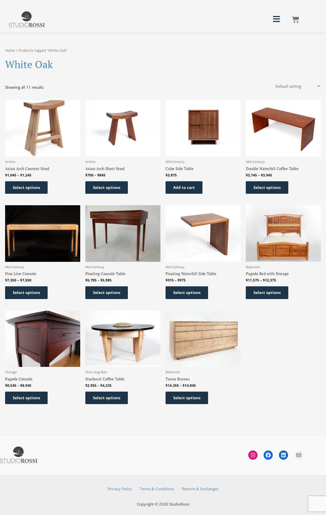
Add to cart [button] (184, 187)
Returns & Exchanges (200, 488)
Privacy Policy (120, 488)
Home (10, 50)
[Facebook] (268, 455)
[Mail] (298, 455)
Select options (26, 187)
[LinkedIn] (283, 455)
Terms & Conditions (157, 488)
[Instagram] (252, 455)
